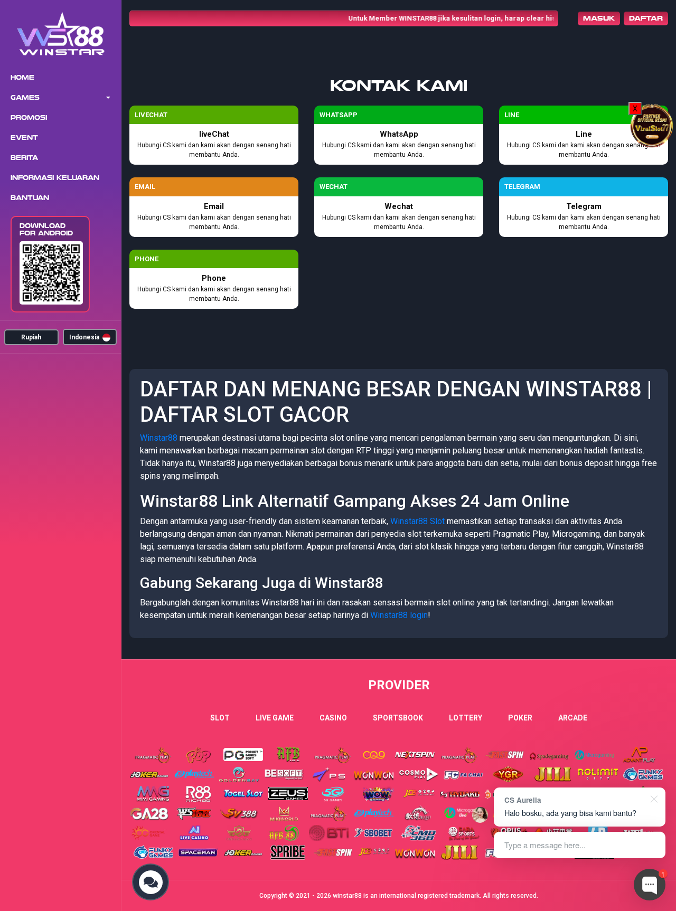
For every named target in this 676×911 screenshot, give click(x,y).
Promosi (29, 117)
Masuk (599, 18)
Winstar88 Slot (417, 521)
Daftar (646, 18)
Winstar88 (158, 438)
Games (25, 97)
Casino (333, 718)
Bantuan (30, 198)
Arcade (572, 718)
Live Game (275, 718)
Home (22, 77)
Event (24, 137)
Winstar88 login (399, 615)
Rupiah (31, 337)
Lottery (465, 718)
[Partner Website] (652, 125)
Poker (520, 718)
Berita (24, 158)
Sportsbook (398, 718)
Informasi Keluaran (55, 178)
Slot (220, 718)
